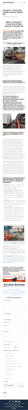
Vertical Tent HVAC (9, 369)
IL (20, 291)
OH (8, 294)
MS (15, 292)
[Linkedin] (19, 401)
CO (9, 291)
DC (12, 291)
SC (16, 294)
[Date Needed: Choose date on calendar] (16, 347)
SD (17, 294)
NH (23, 292)
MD (8, 292)
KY (24, 291)
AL (3, 291)
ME (9, 292)
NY (6, 294)
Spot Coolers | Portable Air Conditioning (14, 366)
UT (22, 294)
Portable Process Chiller (10, 361)
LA (3, 292)
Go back (4, 396)
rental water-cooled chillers (11, 261)
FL (15, 291)
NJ (24, 292)
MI (6, 292)
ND (19, 292)
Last (4, 310)
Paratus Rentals (8, 68)
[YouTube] (16, 401)
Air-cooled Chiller (9, 353)
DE (13, 291)
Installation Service (9, 374)
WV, (15, 295)
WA (12, 295)
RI (14, 294)
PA (13, 294)
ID (19, 291)
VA (23, 294)
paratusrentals (7, 16)
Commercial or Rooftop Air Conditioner (13, 363)
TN (19, 294)
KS (22, 291)
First (4, 305)
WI (13, 295)
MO (13, 292)
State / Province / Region (9, 341)
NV (5, 294)
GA (16, 291)
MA (5, 292)
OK (10, 294)
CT (10, 291)
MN (11, 292)
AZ (6, 291)
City (4, 336)
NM (3, 294)
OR (11, 294)
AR (4, 291)
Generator (8, 371)
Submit (4, 392)
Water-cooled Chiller (10, 356)
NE (21, 292)
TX (20, 294)
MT (16, 292)
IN (21, 291)
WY (17, 295)
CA (7, 291)
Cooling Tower (9, 358)
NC (18, 292)
